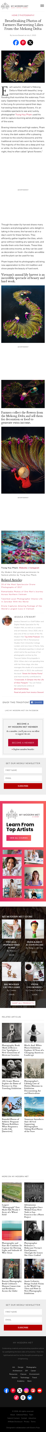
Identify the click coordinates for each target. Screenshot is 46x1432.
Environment (34, 1374)
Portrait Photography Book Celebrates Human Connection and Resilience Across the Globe (12, 1286)
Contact (24, 1418)
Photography (27, 15)
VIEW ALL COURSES (19, 838)
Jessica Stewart (18, 35)
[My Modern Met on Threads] (23, 1396)
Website (23, 568)
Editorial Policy (22, 1415)
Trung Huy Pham (23, 114)
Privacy (26, 1422)
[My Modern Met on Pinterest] (13, 1389)
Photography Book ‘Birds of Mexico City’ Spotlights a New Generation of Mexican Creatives (11, 1050)
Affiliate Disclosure (15, 1422)
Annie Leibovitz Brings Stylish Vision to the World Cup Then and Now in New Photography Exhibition (34, 1287)
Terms (33, 1422)
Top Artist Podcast (32, 637)
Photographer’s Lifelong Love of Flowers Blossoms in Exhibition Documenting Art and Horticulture (33, 1087)
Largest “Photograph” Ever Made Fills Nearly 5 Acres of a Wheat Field (11, 1210)
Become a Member (23, 742)
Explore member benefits (23, 749)
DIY (26, 1371)
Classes (23, 1374)
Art (13, 1367)
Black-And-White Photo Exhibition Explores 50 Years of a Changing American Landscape (34, 1050)
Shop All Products (23, 1003)
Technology (24, 1377)
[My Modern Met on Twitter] (19, 1389)
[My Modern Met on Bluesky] (29, 1396)
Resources (13, 1374)
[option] (12, 893)
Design (20, 1367)
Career (33, 1371)
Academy (20, 1381)
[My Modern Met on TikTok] (16, 1396)
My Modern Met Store (17, 917)
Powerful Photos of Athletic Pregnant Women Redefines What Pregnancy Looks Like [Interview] (10, 1125)
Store (29, 1381)
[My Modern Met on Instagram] (26, 1389)
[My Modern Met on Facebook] (6, 1389)
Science (15, 1377)
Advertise (32, 1418)
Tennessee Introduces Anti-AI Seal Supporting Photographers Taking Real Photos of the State (34, 1125)
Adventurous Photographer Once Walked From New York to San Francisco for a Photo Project (34, 1211)
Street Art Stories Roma (32, 673)
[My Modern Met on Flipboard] (33, 1389)
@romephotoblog (21, 689)
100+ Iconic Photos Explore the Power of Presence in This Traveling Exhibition (11, 1084)
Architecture (17, 1371)
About (12, 1415)
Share (38, 702)
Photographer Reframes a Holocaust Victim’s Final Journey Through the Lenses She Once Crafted (33, 1249)
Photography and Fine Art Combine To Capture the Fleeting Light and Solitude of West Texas (12, 1248)
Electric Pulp (35, 1428)
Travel (34, 1377)
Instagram (34, 568)
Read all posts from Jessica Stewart (29, 692)
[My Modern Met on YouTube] (39, 1389)
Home (15, 15)
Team (31, 1415)
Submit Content (13, 1418)
